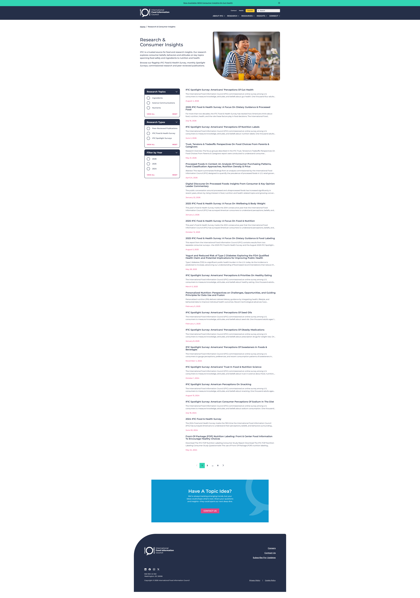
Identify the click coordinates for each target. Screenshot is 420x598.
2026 (154, 159)
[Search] (258, 10)
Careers (272, 548)
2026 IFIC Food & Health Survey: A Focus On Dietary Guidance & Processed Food (228, 108)
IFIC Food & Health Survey (163, 133)
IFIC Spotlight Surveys (162, 138)
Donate (250, 10)
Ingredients (157, 98)
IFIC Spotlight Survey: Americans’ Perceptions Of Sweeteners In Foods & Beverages (226, 348)
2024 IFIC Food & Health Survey (203, 419)
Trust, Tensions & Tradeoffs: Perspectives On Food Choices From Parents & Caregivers (227, 145)
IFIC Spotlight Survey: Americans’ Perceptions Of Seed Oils (219, 312)
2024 (154, 169)
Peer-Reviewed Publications (164, 128)
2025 (154, 164)
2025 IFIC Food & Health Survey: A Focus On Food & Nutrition (220, 220)
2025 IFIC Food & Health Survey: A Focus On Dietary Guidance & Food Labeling (230, 238)
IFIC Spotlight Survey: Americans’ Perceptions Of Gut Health (220, 89)
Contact (234, 10)
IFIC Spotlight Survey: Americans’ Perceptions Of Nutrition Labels (222, 126)
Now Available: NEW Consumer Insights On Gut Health (208, 3)
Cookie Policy (270, 580)
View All (151, 114)
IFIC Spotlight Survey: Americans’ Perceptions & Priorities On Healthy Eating (229, 275)
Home (142, 27)
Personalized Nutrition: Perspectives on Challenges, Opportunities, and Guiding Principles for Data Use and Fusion (231, 293)
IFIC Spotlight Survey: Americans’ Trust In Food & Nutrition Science (223, 367)
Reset (174, 114)
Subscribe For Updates (264, 557)
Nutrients (156, 108)
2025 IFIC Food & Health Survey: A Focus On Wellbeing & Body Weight (225, 203)
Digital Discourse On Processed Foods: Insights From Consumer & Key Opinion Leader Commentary (230, 184)
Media (241, 10)
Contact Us (210, 511)
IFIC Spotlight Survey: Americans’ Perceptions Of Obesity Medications (225, 329)
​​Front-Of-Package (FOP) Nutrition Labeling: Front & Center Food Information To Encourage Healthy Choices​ (229, 437)
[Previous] (223, 465)
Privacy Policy (254, 580)
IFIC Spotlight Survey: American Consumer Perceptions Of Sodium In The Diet (230, 401)
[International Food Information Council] (154, 13)
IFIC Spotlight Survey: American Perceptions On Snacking (218, 384)
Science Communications (163, 103)
